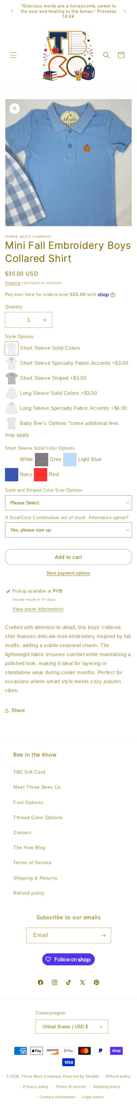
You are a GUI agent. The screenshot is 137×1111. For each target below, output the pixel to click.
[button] (13, 55)
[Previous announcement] (12, 11)
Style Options (19, 336)
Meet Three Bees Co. (37, 787)
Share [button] (18, 710)
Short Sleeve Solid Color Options (40, 448)
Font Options (28, 802)
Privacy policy (36, 1087)
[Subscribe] (103, 935)
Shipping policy (107, 1087)
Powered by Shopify (81, 1076)
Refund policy (29, 893)
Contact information (57, 1097)
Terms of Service (32, 862)
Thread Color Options (38, 817)
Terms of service (71, 1087)
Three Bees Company (42, 1076)
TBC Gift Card (29, 772)
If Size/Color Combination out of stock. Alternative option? (66, 517)
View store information (38, 609)
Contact (22, 832)
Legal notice (93, 1097)
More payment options (68, 573)
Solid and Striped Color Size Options (44, 490)
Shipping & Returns (35, 878)
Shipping (13, 283)
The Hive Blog (29, 847)
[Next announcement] (124, 11)
